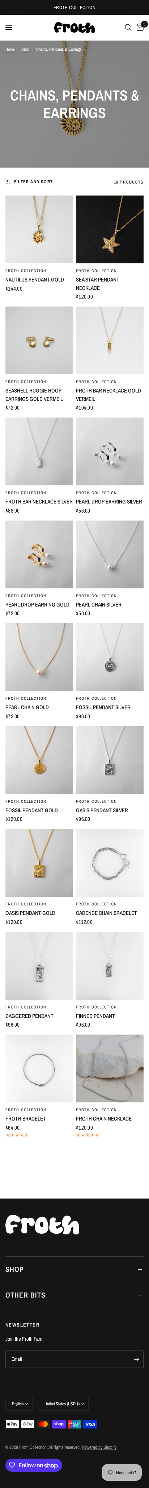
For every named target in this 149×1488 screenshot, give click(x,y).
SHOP (14, 1269)
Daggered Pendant (29, 1016)
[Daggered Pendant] (39, 966)
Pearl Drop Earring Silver (109, 501)
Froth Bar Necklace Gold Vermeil (108, 395)
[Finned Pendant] (110, 966)
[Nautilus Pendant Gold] (39, 229)
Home (9, 49)
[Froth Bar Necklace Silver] (39, 451)
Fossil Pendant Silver (103, 707)
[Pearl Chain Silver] (110, 554)
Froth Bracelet (25, 1118)
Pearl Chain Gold (27, 707)
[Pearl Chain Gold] (39, 657)
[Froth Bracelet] (39, 1068)
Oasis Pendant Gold (30, 913)
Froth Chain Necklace (104, 1118)
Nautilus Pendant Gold (34, 279)
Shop (25, 49)
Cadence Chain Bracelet (106, 913)
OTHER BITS (25, 1295)
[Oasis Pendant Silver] (110, 760)
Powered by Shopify (99, 1447)
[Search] (128, 27)
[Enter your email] (136, 1359)
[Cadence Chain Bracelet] (110, 863)
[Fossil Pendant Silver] (110, 657)
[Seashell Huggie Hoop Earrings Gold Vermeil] (39, 340)
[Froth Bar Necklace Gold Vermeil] (110, 340)
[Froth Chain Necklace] (110, 1068)
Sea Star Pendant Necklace (97, 284)
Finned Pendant (95, 1016)
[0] (139, 27)
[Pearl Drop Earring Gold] (39, 554)
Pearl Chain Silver (99, 604)
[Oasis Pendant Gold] (39, 863)
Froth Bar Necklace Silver (39, 501)
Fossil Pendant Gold (31, 810)
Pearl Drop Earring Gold (37, 604)
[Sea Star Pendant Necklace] (110, 229)
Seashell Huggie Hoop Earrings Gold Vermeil (34, 395)
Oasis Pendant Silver (102, 810)
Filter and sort (33, 182)
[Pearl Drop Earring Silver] (110, 451)
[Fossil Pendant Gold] (39, 760)
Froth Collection (26, 270)
